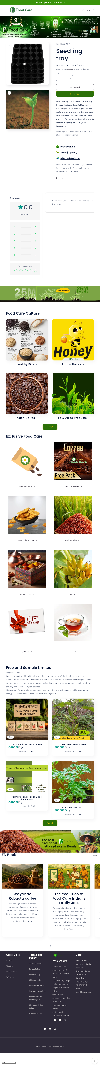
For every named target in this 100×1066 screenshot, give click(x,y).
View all (50, 427)
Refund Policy (34, 974)
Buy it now (75, 94)
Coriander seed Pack (73, 807)
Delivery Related (35, 1013)
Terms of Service (35, 963)
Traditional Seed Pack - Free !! (27, 744)
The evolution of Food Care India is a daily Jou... (68, 898)
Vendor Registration (37, 985)
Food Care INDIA (46, 1046)
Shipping (70, 69)
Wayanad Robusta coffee (22, 896)
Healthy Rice (25, 364)
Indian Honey (71, 364)
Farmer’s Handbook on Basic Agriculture (27, 798)
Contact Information (37, 991)
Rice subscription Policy (36, 1006)
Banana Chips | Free (25, 540)
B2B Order (10, 977)
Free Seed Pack (25, 486)
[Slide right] (55, 946)
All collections (11, 972)
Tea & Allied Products (71, 418)
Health (72, 594)
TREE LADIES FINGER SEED (73, 744)
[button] (5, 10)
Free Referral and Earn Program (36, 998)
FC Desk (9, 960)
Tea (72, 651)
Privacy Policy (34, 969)
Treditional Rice (72, 540)
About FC (9, 966)
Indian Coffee (25, 418)
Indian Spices (26, 594)
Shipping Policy (35, 980)
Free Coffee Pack (72, 486)
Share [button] (61, 178)
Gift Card (25, 651)
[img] (14, 747)
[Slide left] (44, 946)
